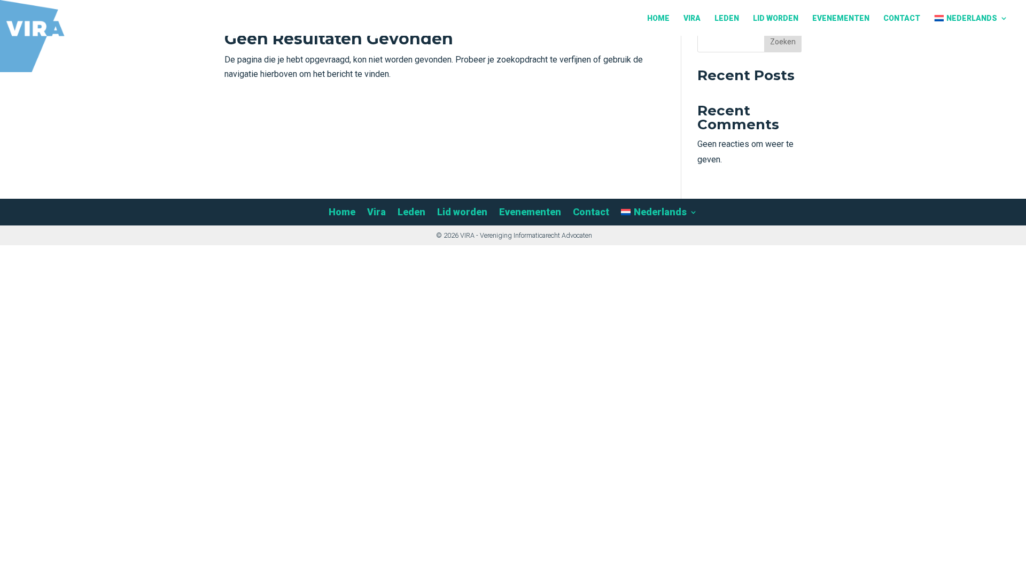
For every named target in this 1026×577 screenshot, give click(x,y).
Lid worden (775, 18)
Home (658, 18)
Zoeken (783, 41)
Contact (901, 18)
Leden (726, 18)
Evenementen (840, 18)
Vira (692, 18)
